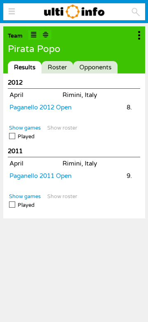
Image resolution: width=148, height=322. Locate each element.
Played (26, 136)
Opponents (95, 67)
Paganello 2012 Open (40, 107)
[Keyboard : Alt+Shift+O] (45, 35)
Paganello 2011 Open (40, 176)
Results (24, 67)
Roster (57, 67)
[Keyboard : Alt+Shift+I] (34, 35)
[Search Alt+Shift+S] (136, 12)
